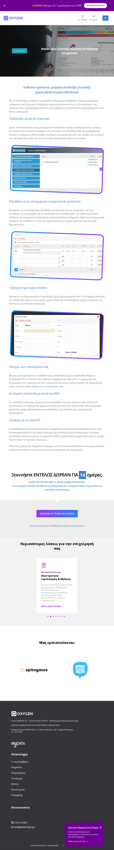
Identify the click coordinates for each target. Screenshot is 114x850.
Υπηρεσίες (16, 767)
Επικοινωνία (17, 789)
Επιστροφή (20, 51)
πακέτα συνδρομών (73, 525)
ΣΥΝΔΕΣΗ (93, 19)
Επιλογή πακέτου (95, 5)
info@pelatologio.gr (24, 827)
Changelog (17, 795)
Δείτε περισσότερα (51, 606)
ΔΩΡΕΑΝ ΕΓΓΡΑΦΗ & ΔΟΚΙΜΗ (57, 513)
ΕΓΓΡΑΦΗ (82, 19)
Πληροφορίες (18, 772)
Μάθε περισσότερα (77, 841)
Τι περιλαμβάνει (20, 761)
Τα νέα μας (16, 778)
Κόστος (15, 784)
